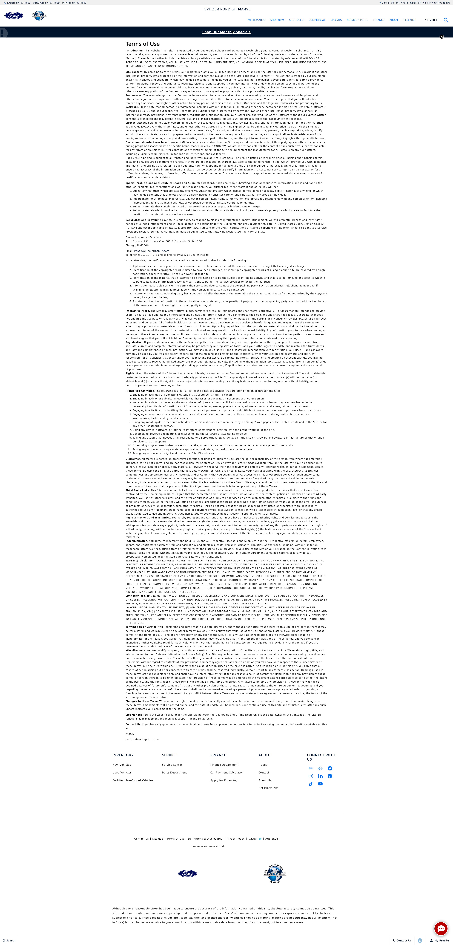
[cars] (311, 768)
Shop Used (296, 20)
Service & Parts (357, 20)
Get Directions (269, 788)
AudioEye (271, 838)
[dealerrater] (320, 768)
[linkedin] (320, 776)
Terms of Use (176, 838)
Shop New (277, 20)
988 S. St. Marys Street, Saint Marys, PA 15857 (416, 2)
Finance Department (224, 764)
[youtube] (320, 784)
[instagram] (311, 776)
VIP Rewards (256, 20)
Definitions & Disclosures (205, 838)
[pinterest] (330, 776)
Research (409, 20)
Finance (378, 20)
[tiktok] (311, 784)
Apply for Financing (224, 780)
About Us (265, 780)
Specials (336, 20)
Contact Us (141, 838)
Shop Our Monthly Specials (226, 32)
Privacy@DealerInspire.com (151, 251)
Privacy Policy (235, 838)
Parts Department (174, 772)
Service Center (172, 764)
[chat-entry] (441, 929)
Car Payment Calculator (226, 772)
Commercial (317, 20)
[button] (442, 37)
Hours (263, 764)
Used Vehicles (122, 772)
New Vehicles (122, 764)
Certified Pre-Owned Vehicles (133, 780)
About (393, 20)
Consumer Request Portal (207, 846)
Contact (264, 772)
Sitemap (157, 838)
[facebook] (330, 768)
